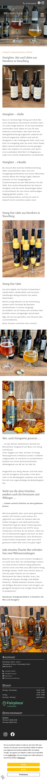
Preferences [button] (21, 758)
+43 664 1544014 (30, 3)
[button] (34, 15)
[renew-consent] (2, 777)
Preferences (23, 774)
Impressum (8, 676)
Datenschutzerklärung (12, 678)
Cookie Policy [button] (12, 755)
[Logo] (13, 11)
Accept (23, 765)
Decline (23, 770)
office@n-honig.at (11, 673)
